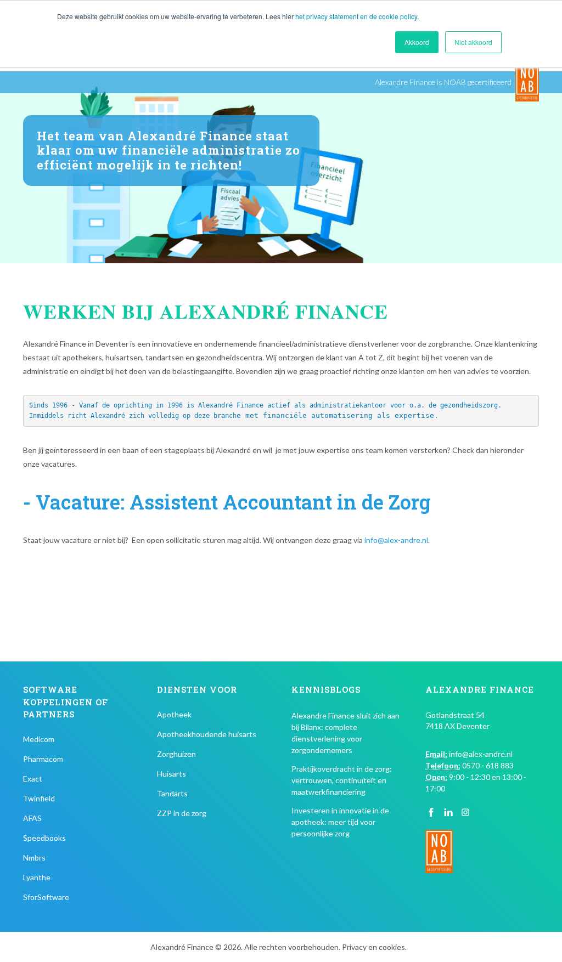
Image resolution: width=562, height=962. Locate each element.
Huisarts (171, 773)
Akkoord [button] (416, 42)
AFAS (32, 818)
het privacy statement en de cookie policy (356, 16)
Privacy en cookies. (374, 947)
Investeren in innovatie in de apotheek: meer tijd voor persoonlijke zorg (340, 822)
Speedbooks (44, 837)
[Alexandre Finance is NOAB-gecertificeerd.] (527, 82)
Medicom (38, 739)
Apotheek (174, 714)
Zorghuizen (176, 754)
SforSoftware (46, 897)
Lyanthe (36, 877)
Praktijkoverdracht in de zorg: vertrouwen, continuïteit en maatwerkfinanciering (341, 780)
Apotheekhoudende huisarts (206, 734)
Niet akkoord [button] (473, 42)
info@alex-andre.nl (396, 540)
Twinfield (39, 798)
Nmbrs (34, 857)
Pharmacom (43, 758)
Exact (32, 778)
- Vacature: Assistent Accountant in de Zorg (227, 502)
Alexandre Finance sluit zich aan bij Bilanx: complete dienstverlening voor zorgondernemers (345, 733)
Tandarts (172, 793)
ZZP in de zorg (181, 813)
